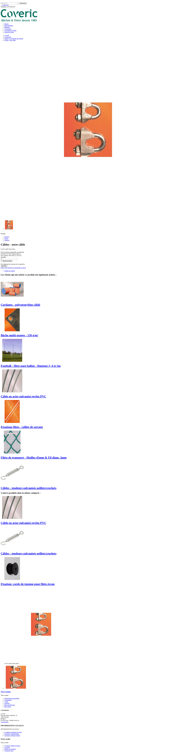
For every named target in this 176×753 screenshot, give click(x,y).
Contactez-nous (5, 1)
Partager (6, 237)
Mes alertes (7, 706)
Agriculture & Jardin (10, 30)
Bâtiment (7, 27)
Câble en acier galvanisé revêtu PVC (23, 396)
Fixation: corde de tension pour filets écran (28, 584)
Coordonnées (4, 722)
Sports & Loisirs (9, 32)
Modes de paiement (10, 749)
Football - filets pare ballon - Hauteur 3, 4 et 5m (31, 365)
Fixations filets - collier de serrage (22, 427)
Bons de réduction (9, 705)
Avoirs (6, 701)
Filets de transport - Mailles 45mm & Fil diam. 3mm (34, 457)
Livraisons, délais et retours (12, 735)
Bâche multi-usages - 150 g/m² (19, 335)
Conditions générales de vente (13, 732)
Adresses (7, 703)
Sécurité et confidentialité (11, 734)
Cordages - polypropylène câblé (20, 304)
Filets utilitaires (8, 25)
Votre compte (6, 692)
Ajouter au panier (6, 261)
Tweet (6, 238)
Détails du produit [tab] (9, 271)
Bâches (6, 24)
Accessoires (7, 29)
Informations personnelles (11, 698)
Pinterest (6, 240)
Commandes (8, 700)
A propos (7, 747)
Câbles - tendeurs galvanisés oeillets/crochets (28, 488)
